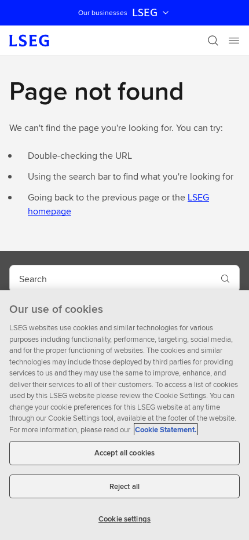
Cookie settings (124, 518)
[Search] (213, 40)
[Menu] (234, 40)
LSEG (145, 13)
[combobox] (110, 279)
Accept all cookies (124, 452)
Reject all (124, 486)
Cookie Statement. (165, 429)
